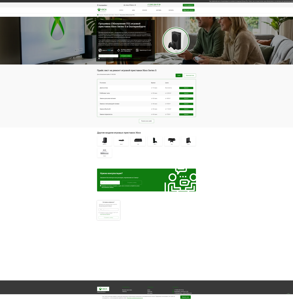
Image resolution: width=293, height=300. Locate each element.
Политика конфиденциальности (135, 298)
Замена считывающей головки (109, 104)
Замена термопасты (106, 114)
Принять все (185, 297)
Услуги (121, 10)
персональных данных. (136, 58)
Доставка (158, 10)
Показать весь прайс (146, 121)
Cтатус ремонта (188, 5)
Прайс (179, 75)
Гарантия (144, 10)
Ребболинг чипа (105, 93)
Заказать (186, 87)
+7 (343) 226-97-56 (153, 4)
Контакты (171, 10)
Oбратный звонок (188, 10)
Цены (133, 10)
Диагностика (104, 88)
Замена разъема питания (108, 98)
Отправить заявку (125, 55)
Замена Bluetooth (105, 109)
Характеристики (190, 75)
